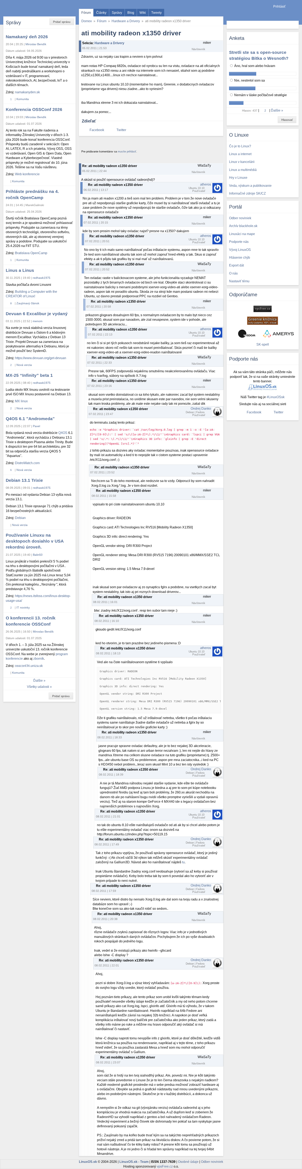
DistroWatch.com (27, 463)
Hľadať (295, 25)
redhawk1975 (41, 277)
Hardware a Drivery (126, 21)
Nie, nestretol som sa (249, 80)
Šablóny (297, 14)
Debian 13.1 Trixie (24, 480)
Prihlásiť (279, 6)
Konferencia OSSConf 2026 (34, 109)
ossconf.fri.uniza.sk (29, 666)
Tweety (156, 12)
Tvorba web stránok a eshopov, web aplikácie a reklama (278, 334)
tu (183, 862)
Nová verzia (24, 365)
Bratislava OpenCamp (31, 253)
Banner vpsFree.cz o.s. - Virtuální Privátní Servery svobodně (263, 309)
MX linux (21, 401)
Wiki (142, 12)
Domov (86, 21)
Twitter (121, 130)
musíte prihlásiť (127, 151)
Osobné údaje (188, 1161)
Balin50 (38, 554)
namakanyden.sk (27, 92)
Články (101, 12)
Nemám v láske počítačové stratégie (260, 95)
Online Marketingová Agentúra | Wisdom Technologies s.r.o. (246, 334)
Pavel (36, 426)
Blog (130, 12)
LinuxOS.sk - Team (134, 1161)
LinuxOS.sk (26, 8)
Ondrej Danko (201, 408)
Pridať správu (61, 21)
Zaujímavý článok (27, 303)
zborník (38, 658)
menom (38, 321)
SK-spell (262, 344)
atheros (205, 184)
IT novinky (23, 607)
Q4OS (62, 433)
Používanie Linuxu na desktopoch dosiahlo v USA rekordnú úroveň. (34, 541)
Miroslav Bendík (35, 44)
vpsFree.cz (165, 1166)
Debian (20, 518)
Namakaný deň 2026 (27, 36)
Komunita (22, 99)
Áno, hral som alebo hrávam (254, 66)
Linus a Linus (20, 270)
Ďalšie (38, 680)
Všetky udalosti (38, 686)
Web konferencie (27, 174)
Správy (117, 12)
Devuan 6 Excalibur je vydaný (37, 313)
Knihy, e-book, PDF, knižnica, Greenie (262, 321)
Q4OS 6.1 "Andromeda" (30, 418)
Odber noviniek (212, 1161)
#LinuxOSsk (276, 397)
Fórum (86, 12)
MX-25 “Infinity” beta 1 (29, 375)
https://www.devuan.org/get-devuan (40, 358)
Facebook (97, 130)
